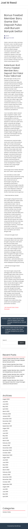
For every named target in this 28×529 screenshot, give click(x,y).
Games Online (7, 512)
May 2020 (5, 465)
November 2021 (7, 421)
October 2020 (7, 453)
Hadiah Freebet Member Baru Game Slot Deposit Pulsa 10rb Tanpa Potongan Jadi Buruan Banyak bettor (14, 382)
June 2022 (5, 404)
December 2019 (7, 477)
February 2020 (7, 472)
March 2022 (6, 411)
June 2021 (5, 433)
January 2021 (6, 445)
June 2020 (5, 462)
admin (7, 36)
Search (5, 340)
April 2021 (5, 438)
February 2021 (6, 443)
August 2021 (6, 428)
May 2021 (5, 436)
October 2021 (6, 423)
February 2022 (7, 414)
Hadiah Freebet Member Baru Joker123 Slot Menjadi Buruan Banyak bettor (14, 371)
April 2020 (5, 467)
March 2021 (6, 440)
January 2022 (6, 416)
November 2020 (7, 450)
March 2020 (6, 470)
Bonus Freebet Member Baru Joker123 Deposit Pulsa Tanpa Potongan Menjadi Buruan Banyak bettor (14, 360)
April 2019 (5, 496)
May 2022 (5, 406)
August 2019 (6, 487)
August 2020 (6, 457)
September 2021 (7, 426)
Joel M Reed (9, 3)
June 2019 (5, 491)
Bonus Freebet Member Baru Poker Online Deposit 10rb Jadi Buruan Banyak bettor (14, 366)
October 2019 (6, 482)
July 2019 (5, 489)
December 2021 (7, 419)
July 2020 (5, 460)
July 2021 (5, 431)
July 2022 (5, 401)
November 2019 (7, 479)
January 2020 (6, 474)
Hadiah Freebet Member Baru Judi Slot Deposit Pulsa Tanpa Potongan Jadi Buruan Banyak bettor (13, 376)
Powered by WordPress (14, 526)
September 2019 (7, 484)
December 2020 (7, 448)
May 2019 (5, 494)
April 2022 (5, 409)
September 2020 (7, 455)
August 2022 (6, 399)
